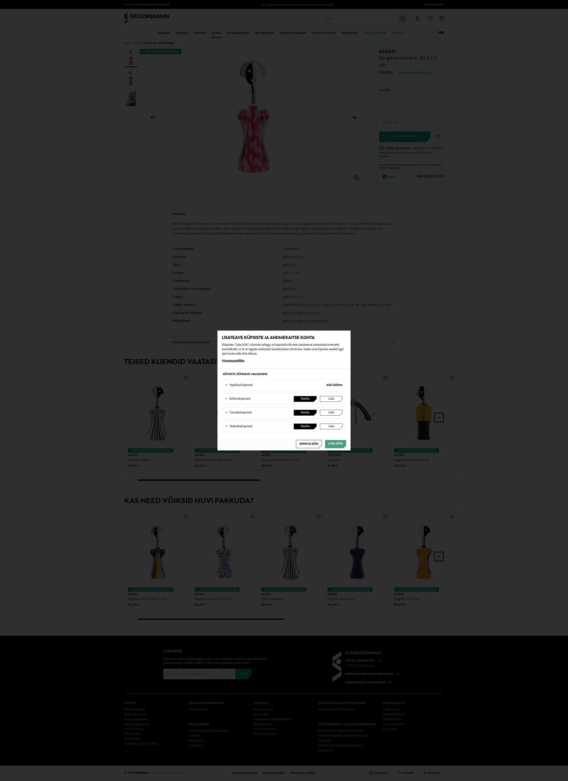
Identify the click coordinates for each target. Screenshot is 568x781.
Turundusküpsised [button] (238, 413)
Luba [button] (331, 398)
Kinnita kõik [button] (309, 444)
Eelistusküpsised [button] (237, 399)
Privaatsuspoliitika (233, 361)
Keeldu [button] (305, 398)
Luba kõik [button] (335, 443)
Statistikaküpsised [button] (238, 426)
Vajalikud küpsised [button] (238, 385)
